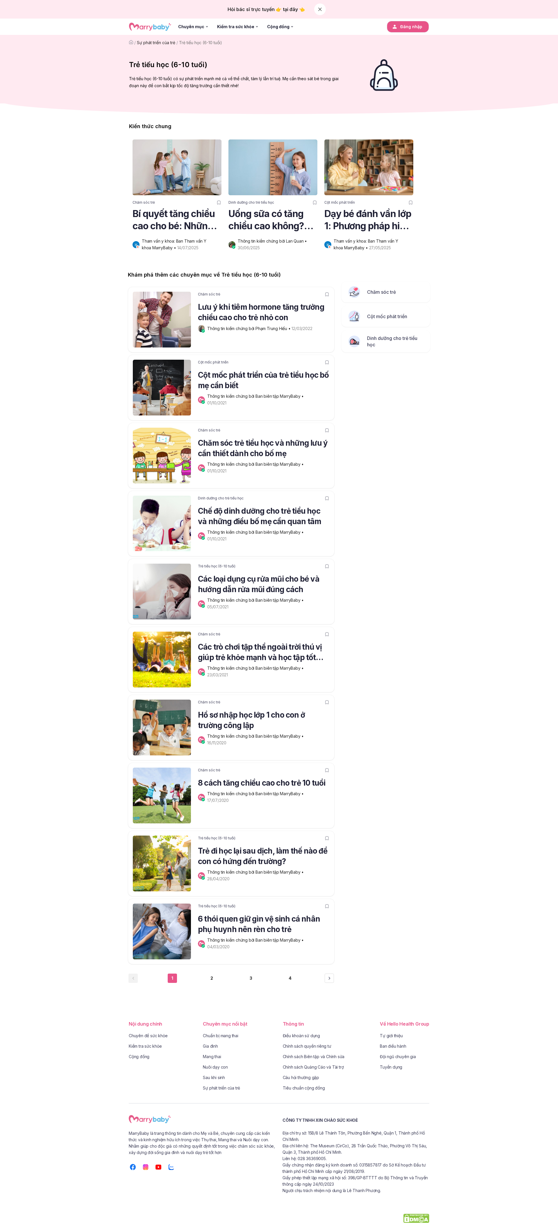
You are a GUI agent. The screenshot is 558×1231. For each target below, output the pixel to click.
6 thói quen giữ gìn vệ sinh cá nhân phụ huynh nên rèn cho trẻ (259, 924)
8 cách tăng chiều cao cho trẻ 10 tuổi (261, 782)
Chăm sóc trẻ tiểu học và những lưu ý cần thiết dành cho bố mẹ (263, 448)
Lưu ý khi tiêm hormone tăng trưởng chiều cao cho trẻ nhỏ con (261, 312)
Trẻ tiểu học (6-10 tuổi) (200, 42)
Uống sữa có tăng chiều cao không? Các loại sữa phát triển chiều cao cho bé (269, 220)
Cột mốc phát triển (339, 202)
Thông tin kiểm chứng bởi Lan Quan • (273, 241)
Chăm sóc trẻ (144, 202)
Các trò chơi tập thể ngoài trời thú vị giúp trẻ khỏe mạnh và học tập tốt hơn (260, 653)
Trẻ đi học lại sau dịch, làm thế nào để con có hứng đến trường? (262, 856)
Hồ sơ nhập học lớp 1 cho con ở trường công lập (251, 720)
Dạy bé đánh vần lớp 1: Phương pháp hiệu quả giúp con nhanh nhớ (367, 220)
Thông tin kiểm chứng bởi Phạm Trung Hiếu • (249, 328)
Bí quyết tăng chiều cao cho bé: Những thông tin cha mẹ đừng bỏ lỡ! (174, 220)
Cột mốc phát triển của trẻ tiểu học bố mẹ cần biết (263, 380)
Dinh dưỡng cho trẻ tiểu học (251, 202)
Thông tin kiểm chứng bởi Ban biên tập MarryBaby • (256, 396)
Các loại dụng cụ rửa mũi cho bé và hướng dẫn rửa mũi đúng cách (258, 584)
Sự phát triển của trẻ (156, 42)
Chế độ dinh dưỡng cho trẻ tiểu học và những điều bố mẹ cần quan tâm (259, 516)
